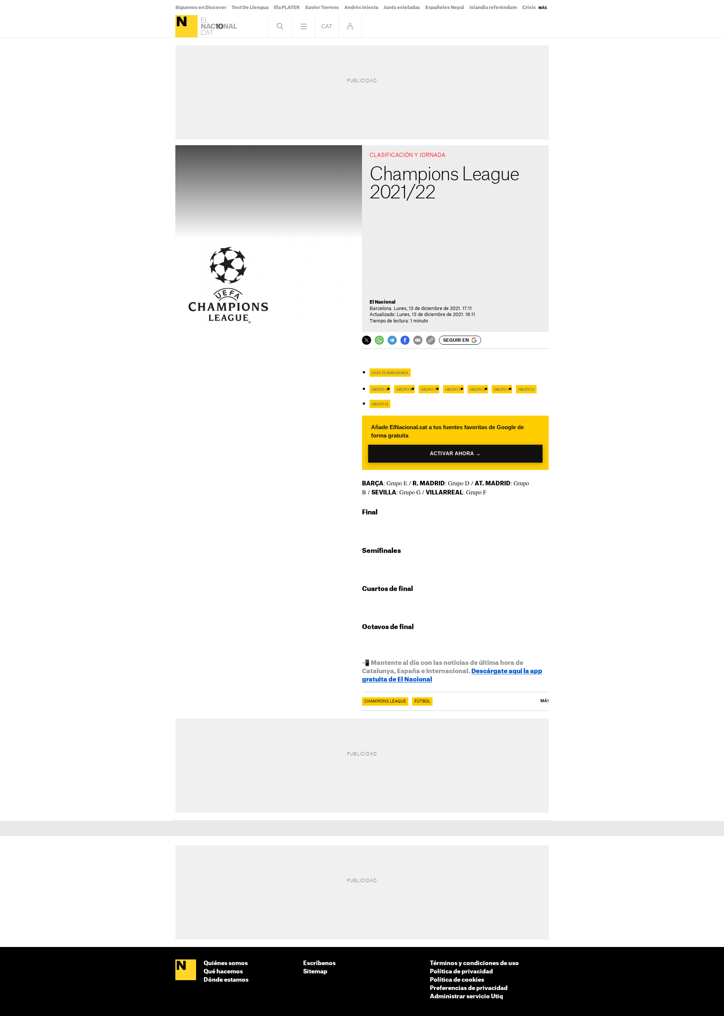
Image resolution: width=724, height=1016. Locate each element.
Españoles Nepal (444, 7)
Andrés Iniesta (361, 7)
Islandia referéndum (493, 7)
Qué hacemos (223, 972)
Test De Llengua (250, 7)
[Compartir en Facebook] (405, 340)
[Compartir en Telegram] (392, 340)
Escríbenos (319, 963)
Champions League (385, 701)
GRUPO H (380, 404)
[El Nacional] (186, 26)
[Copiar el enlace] (430, 340)
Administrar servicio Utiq (466, 996)
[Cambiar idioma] (326, 26)
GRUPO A (380, 389)
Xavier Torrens (322, 7)
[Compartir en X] (366, 340)
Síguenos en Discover (200, 7)
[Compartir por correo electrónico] (417, 340)
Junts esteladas (401, 7)
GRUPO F (502, 389)
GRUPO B (404, 389)
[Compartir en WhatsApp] (379, 340)
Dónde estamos (226, 980)
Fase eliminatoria (390, 372)
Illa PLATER (287, 7)
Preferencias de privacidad (469, 988)
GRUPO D (453, 389)
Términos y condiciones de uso (474, 963)
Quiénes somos (226, 963)
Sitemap (315, 972)
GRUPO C (429, 389)
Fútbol (422, 701)
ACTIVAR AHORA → (455, 453)
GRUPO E (478, 389)
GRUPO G (526, 389)
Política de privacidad (461, 972)
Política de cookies (457, 980)
